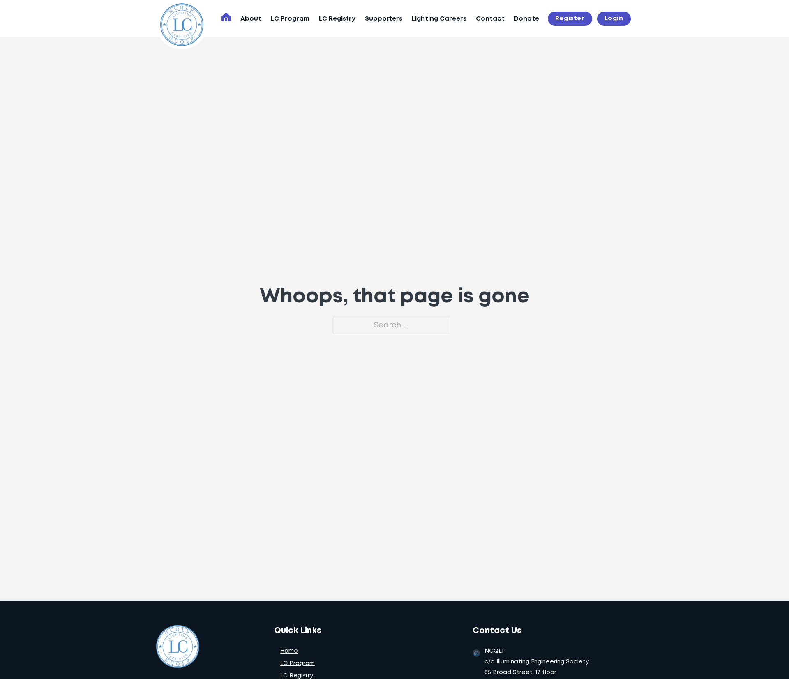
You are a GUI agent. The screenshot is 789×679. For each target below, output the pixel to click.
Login (613, 18)
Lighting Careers (439, 19)
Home (289, 651)
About (250, 19)
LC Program (290, 19)
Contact (490, 19)
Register (570, 18)
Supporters (383, 19)
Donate (526, 19)
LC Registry (337, 19)
